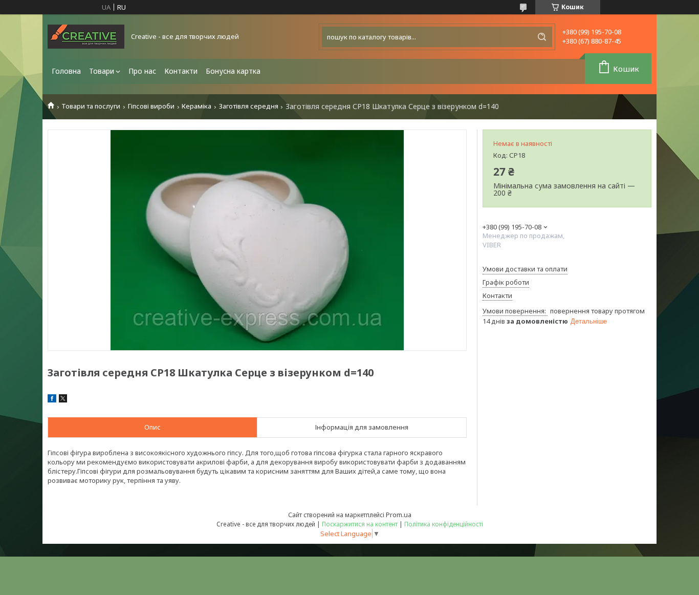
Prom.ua (398, 514)
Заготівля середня (248, 106)
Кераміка (196, 106)
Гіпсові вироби (151, 106)
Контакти (181, 71)
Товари (101, 71)
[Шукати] (542, 37)
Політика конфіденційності (443, 524)
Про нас (142, 71)
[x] (63, 400)
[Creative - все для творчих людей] (86, 37)
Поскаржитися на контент (360, 524)
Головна (66, 71)
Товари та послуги (90, 106)
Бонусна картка (233, 71)
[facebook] (52, 400)
